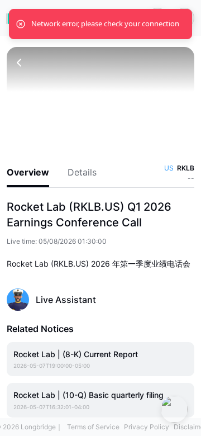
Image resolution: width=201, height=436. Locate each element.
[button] (100, 100)
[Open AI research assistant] (174, 409)
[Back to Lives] (19, 63)
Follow (175, 299)
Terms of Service (93, 427)
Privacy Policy (146, 427)
